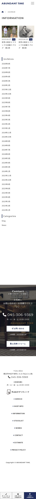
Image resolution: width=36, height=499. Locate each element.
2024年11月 (6, 132)
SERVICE (18, 399)
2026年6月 (6, 72)
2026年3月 (6, 81)
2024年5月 (6, 158)
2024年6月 (6, 154)
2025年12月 (6, 89)
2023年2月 (6, 205)
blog (4, 221)
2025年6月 (6, 111)
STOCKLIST (18, 420)
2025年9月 (6, 98)
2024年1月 (6, 171)
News (4, 225)
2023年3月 (6, 201)
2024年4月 (6, 162)
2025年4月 (6, 115)
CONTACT (18, 435)
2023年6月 (6, 188)
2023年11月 (6, 175)
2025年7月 (6, 106)
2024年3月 (6, 167)
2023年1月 (6, 210)
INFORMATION (18, 413)
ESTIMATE (18, 442)
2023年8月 (6, 184)
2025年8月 (6, 102)
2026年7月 (6, 68)
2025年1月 (6, 128)
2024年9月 (6, 141)
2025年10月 (6, 94)
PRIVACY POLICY (18, 450)
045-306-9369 (19, 315)
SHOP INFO (18, 406)
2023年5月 (6, 193)
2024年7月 (6, 150)
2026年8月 (6, 63)
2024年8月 (6, 145)
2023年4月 (6, 197)
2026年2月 (6, 85)
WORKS (18, 428)
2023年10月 (6, 180)
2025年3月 (6, 119)
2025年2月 (6, 124)
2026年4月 (6, 76)
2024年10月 (6, 137)
